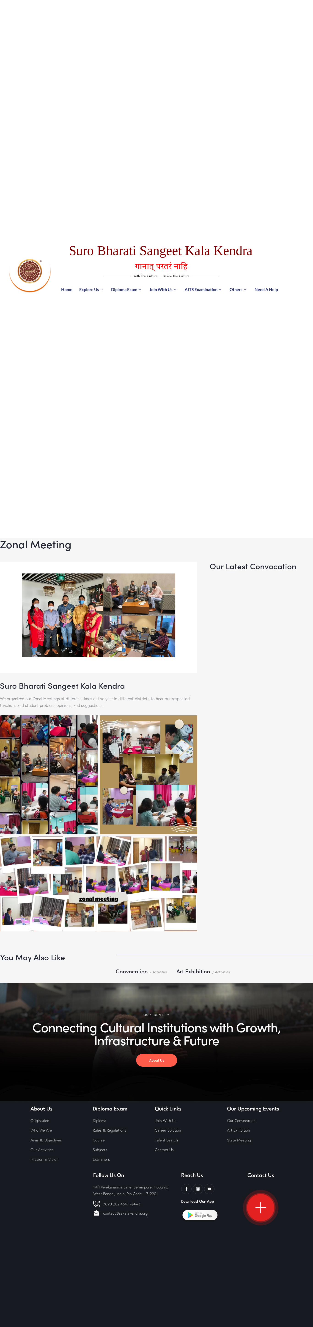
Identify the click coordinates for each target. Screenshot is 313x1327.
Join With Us (161, 289)
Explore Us (89, 289)
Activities (160, 972)
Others (236, 289)
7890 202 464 (121, 1204)
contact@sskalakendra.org (125, 1213)
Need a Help (266, 289)
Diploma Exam (124, 289)
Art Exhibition (193, 971)
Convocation (132, 971)
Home (66, 289)
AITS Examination (201, 289)
